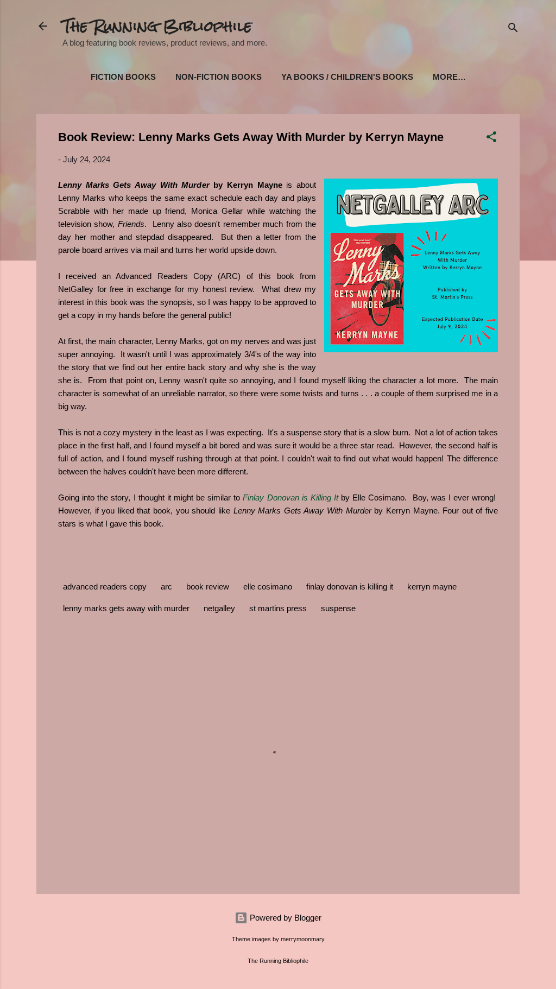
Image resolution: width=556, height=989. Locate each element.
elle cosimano (267, 586)
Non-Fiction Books (218, 76)
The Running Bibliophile (157, 26)
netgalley (219, 608)
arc (166, 586)
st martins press (278, 608)
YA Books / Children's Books (347, 76)
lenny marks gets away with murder (126, 608)
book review (207, 586)
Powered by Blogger (284, 917)
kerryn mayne (432, 586)
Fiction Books (123, 76)
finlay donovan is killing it (349, 586)
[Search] (513, 29)
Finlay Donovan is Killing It (290, 497)
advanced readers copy (105, 586)
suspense (338, 608)
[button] (491, 138)
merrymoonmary (303, 939)
